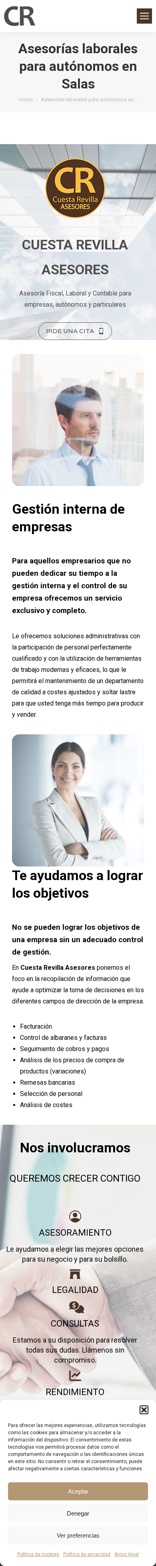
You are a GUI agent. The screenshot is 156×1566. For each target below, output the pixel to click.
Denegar (78, 1513)
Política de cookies (38, 1554)
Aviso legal (126, 1554)
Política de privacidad (86, 1554)
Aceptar (78, 1491)
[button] (144, 1410)
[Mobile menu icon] (144, 16)
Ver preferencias (78, 1535)
